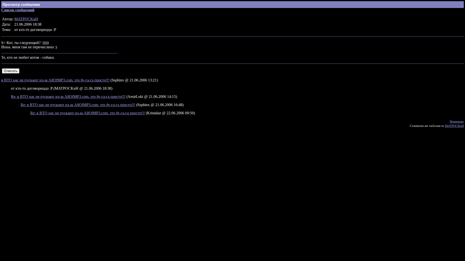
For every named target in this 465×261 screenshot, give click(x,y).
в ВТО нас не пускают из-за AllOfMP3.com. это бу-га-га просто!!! (55, 80)
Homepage (457, 121)
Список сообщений (17, 10)
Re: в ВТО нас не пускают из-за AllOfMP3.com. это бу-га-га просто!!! (68, 96)
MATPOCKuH (26, 19)
